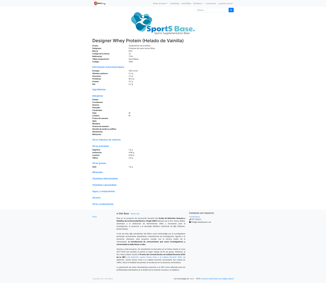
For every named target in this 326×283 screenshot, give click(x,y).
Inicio (94, 217)
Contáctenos (194, 217)
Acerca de (135, 214)
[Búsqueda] (231, 10)
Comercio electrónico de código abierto (217, 279)
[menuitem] (174, 3)
